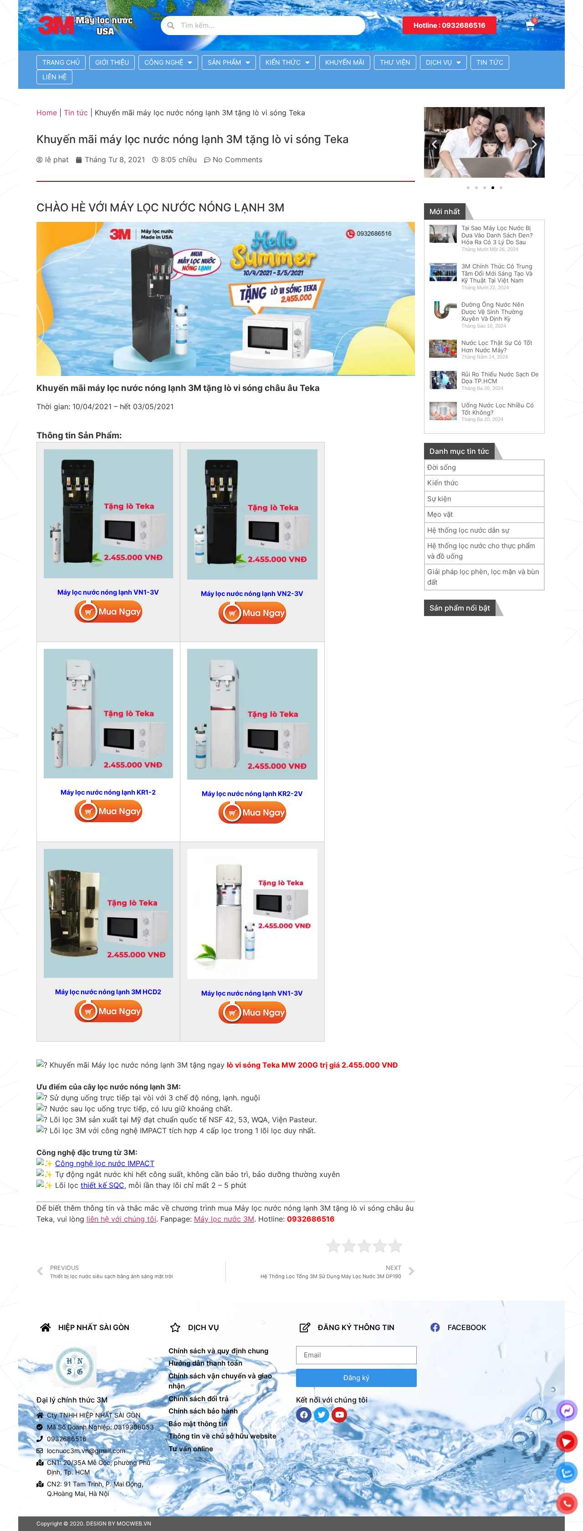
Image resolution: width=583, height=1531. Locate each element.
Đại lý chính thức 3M (71, 1399)
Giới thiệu (112, 62)
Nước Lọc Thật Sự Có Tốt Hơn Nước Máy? (496, 346)
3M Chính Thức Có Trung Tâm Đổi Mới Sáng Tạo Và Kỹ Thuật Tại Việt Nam (496, 273)
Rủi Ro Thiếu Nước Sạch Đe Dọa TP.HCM (500, 377)
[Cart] (529, 25)
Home (46, 112)
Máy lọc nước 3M (224, 1218)
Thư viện (395, 62)
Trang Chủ (61, 62)
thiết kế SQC (102, 1185)
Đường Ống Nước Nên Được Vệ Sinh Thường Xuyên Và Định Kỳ (492, 311)
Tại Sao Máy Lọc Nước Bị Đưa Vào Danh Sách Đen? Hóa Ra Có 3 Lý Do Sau (497, 235)
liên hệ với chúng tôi (121, 1218)
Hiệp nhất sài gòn (93, 1327)
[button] (449, 25)
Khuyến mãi (344, 62)
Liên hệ (54, 77)
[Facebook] (304, 1415)
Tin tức (489, 62)
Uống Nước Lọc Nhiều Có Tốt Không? (497, 408)
